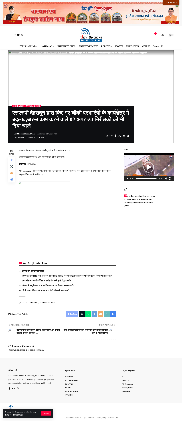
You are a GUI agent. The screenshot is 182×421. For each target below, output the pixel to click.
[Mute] (166, 178)
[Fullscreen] (170, 178)
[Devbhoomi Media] (91, 35)
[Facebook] (15, 35)
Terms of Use (18, 415)
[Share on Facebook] (115, 136)
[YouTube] (18, 35)
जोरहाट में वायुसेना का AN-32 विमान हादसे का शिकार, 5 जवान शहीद (48, 285)
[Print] (128, 136)
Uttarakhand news (47, 303)
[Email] (124, 136)
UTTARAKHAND (33, 106)
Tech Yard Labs (112, 417)
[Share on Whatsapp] (88, 314)
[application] (149, 167)
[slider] (146, 178)
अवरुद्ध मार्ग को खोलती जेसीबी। (34, 271)
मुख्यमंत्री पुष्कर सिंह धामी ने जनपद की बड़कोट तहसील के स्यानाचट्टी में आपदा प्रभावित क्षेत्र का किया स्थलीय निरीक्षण (67, 276)
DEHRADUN (18, 106)
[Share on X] (119, 136)
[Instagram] (21, 35)
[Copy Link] (107, 314)
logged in (23, 350)
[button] (46, 413)
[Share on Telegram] (94, 314)
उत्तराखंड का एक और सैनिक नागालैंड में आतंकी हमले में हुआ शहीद (46, 280)
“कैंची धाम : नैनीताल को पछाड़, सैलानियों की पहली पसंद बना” (45, 290)
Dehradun (34, 303)
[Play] (127, 178)
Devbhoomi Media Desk (24, 134)
